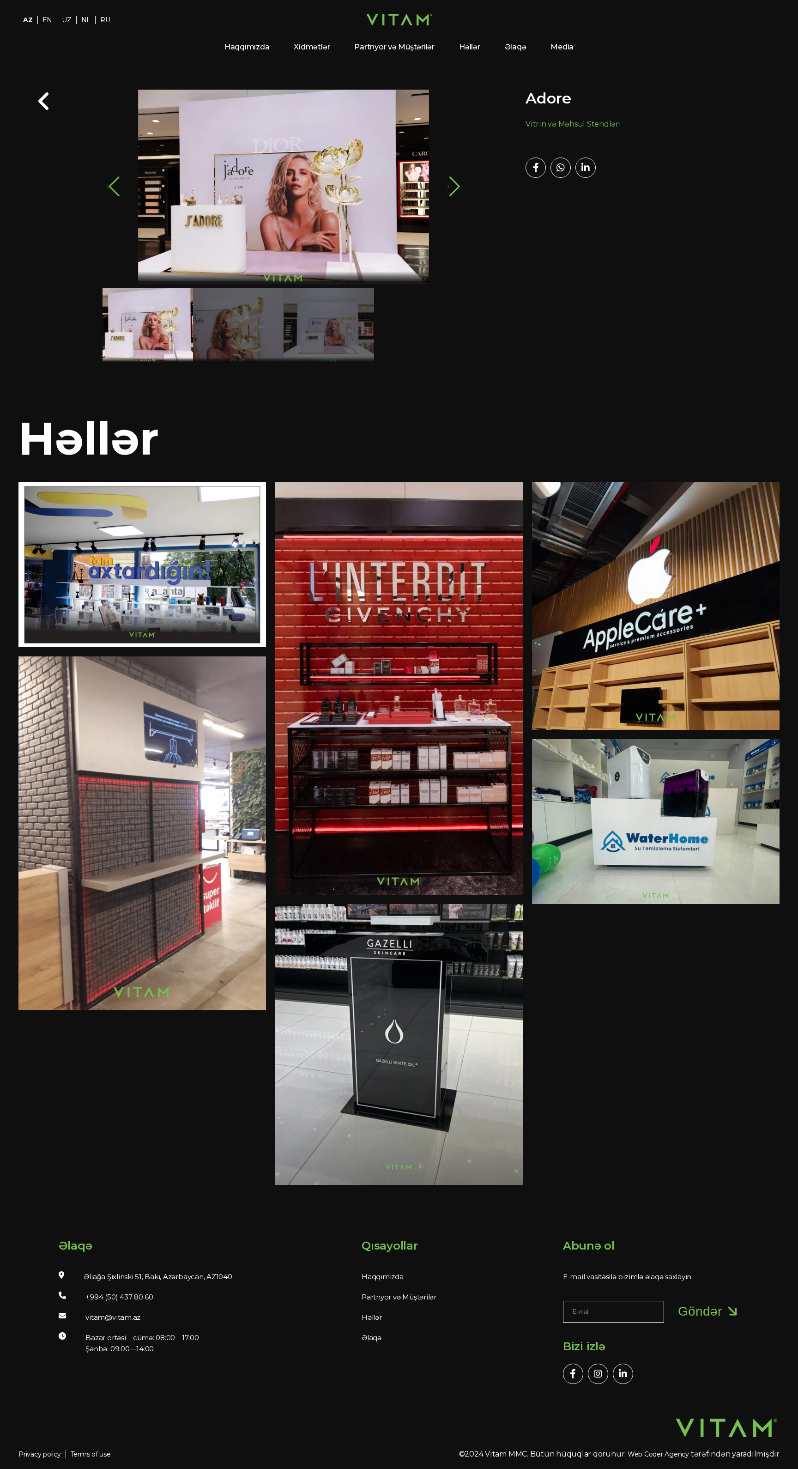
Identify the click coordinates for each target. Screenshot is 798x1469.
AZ (28, 20)
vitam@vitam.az (112, 1317)
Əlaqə (515, 46)
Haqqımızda (247, 46)
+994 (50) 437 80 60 (119, 1297)
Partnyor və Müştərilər (394, 46)
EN (47, 20)
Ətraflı (136, 575)
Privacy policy (39, 1454)
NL (86, 20)
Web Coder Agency (658, 1454)
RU (105, 20)
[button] (453, 186)
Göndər (700, 1311)
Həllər (469, 46)
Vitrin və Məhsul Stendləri (573, 124)
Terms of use (91, 1454)
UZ (67, 20)
